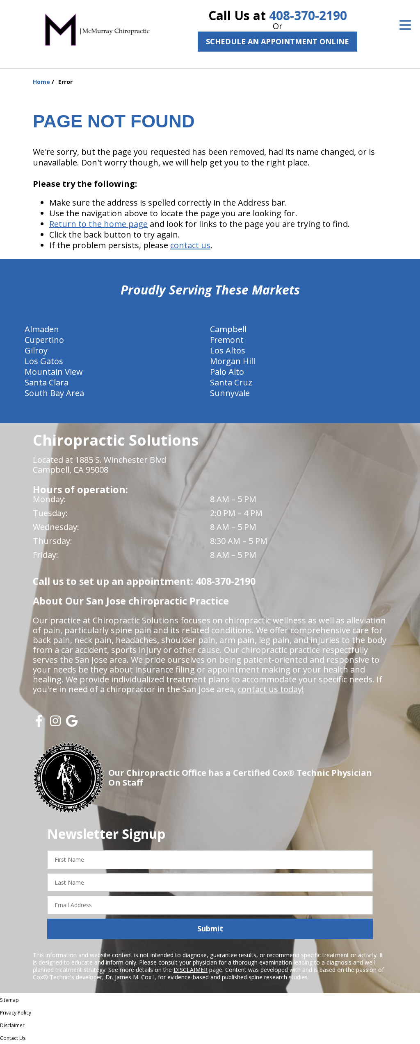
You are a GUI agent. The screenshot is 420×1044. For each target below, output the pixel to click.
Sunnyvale (230, 393)
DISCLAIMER (190, 970)
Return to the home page (98, 223)
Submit (210, 928)
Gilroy (36, 350)
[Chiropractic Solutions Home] (97, 29)
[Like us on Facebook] (39, 723)
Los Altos (227, 350)
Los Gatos (44, 361)
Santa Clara (46, 382)
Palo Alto (227, 371)
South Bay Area (54, 393)
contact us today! (271, 689)
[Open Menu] (405, 25)
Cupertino (44, 339)
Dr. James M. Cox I (130, 977)
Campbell (228, 329)
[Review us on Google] (72, 723)
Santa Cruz (231, 382)
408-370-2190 (308, 15)
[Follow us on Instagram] (55, 723)
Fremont (227, 339)
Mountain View (54, 371)
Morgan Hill (232, 361)
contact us (190, 245)
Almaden (42, 329)
